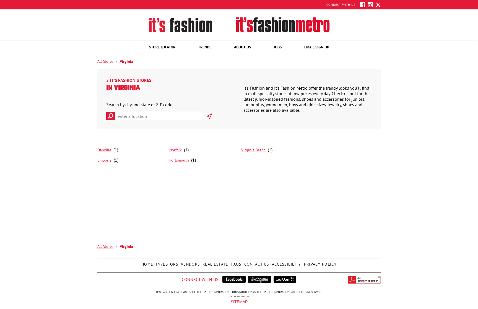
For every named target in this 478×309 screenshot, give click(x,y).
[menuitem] (162, 47)
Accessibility (286, 262)
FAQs (235, 262)
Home (146, 262)
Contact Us (256, 262)
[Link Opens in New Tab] (234, 279)
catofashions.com (239, 296)
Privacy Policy (320, 262)
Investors (166, 262)
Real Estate (214, 262)
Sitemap (239, 301)
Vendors (190, 262)
